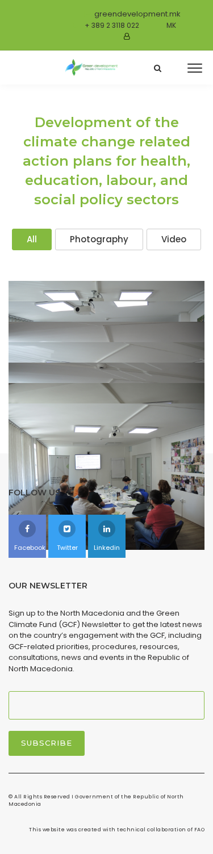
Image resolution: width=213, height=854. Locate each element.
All (32, 239)
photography (99, 239)
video (173, 239)
